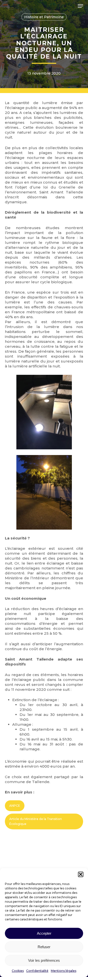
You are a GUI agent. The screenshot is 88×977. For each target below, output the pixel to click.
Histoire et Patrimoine (44, 17)
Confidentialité (37, 971)
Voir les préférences (44, 960)
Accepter (44, 933)
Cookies (18, 971)
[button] (80, 874)
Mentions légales (63, 971)
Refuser (44, 947)
